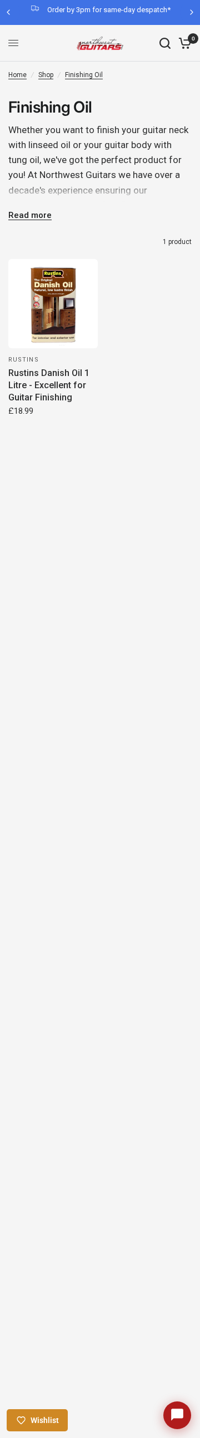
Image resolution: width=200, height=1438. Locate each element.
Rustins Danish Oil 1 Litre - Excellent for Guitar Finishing (48, 385)
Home (17, 75)
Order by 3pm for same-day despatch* (109, 10)
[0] (183, 43)
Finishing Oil (84, 75)
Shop (45, 75)
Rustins (23, 359)
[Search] (165, 43)
